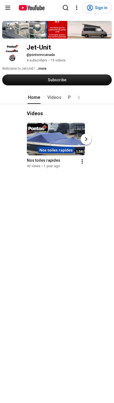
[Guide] (7, 7)
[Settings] (76, 7)
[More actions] (82, 161)
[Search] (65, 7)
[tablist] (57, 97)
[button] (79, 97)
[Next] (86, 139)
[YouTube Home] (31, 7)
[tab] (34, 97)
